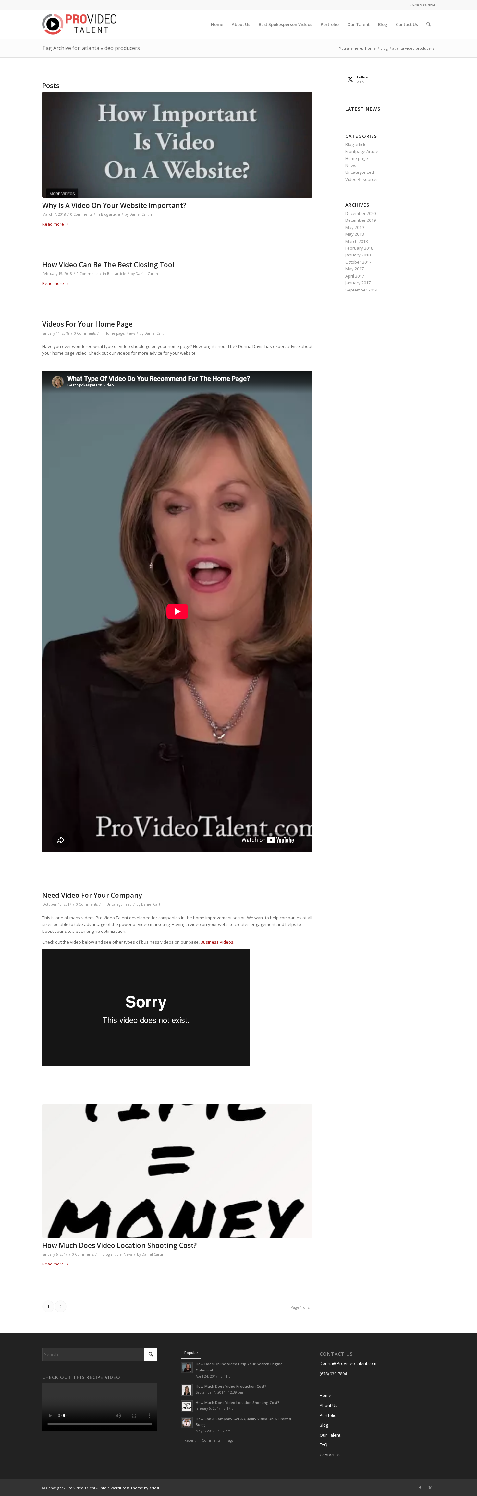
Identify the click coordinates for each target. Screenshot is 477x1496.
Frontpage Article (361, 151)
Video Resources (362, 179)
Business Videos (217, 942)
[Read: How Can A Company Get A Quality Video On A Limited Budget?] (187, 1422)
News (130, 333)
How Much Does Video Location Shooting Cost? (119, 1245)
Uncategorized (119, 904)
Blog (324, 1425)
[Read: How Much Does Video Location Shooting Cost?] (187, 1406)
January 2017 (358, 283)
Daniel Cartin (140, 214)
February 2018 (359, 248)
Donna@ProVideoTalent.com (348, 1363)
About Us (328, 1405)
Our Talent (330, 1435)
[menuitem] (217, 24)
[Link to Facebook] (420, 1487)
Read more (53, 224)
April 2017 (354, 276)
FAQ (323, 1445)
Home (325, 1395)
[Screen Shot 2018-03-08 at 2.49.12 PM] (177, 145)
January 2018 (358, 255)
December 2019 (360, 220)
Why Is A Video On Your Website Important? (114, 205)
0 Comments (81, 214)
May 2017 (354, 269)
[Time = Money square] (177, 1171)
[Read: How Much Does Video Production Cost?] (187, 1390)
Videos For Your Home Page (87, 323)
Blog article (110, 214)
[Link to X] (430, 1487)
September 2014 (361, 290)
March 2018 (356, 241)
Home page (114, 333)
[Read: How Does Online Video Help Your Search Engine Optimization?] (187, 1367)
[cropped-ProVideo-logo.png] (79, 24)
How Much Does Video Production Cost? (231, 1386)
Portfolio (328, 1415)
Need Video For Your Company (92, 895)
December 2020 (360, 213)
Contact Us (330, 1455)
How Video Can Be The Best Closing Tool (108, 264)
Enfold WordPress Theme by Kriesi (129, 1487)
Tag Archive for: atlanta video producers (91, 48)
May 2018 (354, 234)
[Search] (428, 24)
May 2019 (354, 227)
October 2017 (358, 262)
